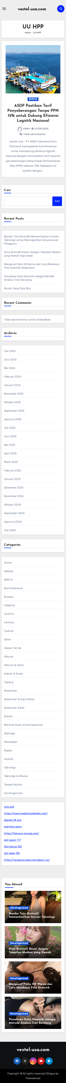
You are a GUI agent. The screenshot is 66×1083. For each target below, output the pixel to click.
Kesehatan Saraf (14, 707)
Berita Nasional (13, 588)
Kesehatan (10, 690)
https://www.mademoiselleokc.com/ (26, 813)
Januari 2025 (12, 479)
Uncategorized (13, 793)
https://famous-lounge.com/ (21, 833)
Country (9, 613)
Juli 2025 (10, 427)
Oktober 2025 (12, 402)
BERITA (33, 99)
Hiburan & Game (14, 665)
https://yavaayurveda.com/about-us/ (27, 860)
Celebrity (9, 605)
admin (26, 128)
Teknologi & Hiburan (16, 776)
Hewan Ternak (12, 648)
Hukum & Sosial (13, 673)
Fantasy (9, 622)
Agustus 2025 (12, 419)
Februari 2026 (12, 376)
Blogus (51, 1073)
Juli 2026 (10, 351)
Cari (7, 190)
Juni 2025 (10, 436)
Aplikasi (8, 571)
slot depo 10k (12, 853)
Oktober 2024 (12, 504)
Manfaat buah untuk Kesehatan (23, 724)
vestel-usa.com (32, 9)
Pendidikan (11, 741)
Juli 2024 (10, 530)
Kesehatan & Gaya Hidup (19, 699)
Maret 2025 (11, 462)
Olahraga (9, 733)
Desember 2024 (14, 487)
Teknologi (10, 767)
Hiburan (9, 656)
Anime (8, 562)
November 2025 (14, 393)
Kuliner (8, 716)
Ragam (8, 750)
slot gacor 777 (12, 840)
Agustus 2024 (13, 521)
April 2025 (10, 453)
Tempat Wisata (13, 784)
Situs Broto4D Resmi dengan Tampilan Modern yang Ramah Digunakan (30, 952)
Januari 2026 (12, 385)
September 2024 (14, 513)
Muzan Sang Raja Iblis (17, 288)
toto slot (9, 806)
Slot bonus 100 (13, 846)
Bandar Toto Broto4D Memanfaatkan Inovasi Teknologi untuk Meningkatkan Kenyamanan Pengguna (31, 240)
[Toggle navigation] (4, 9)
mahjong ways (13, 826)
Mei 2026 (9, 368)
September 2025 (14, 410)
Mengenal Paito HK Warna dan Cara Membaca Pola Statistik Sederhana (30, 988)
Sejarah (8, 759)
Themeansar (32, 1078)
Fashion (9, 631)
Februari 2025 (12, 470)
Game (7, 639)
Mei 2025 (9, 444)
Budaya (8, 596)
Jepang (8, 682)
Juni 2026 (10, 359)
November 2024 (14, 496)
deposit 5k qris (12, 820)
